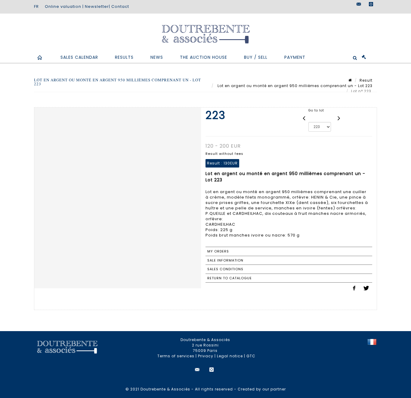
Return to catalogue (229, 278)
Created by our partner (262, 389)
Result (366, 80)
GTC (250, 356)
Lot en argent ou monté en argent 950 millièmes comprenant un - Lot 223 (294, 85)
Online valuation (63, 6)
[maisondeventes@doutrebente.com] (359, 4)
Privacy (205, 356)
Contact (120, 6)
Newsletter (97, 6)
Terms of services (175, 356)
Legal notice (230, 356)
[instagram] (371, 4)
